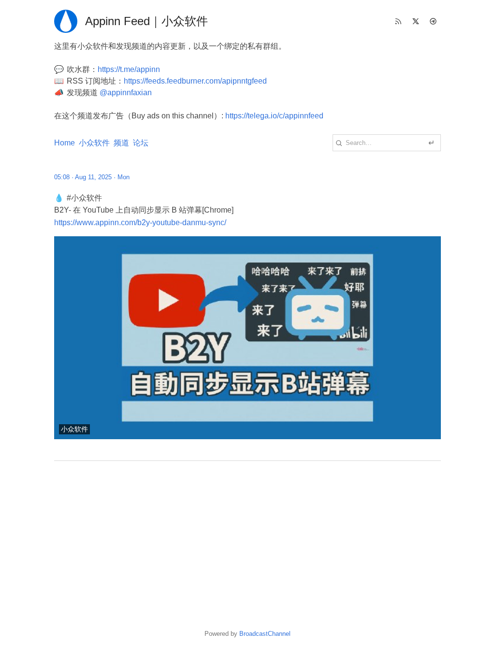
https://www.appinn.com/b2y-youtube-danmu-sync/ (140, 222)
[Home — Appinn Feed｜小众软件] (65, 21)
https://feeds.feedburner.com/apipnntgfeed (195, 81)
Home (64, 143)
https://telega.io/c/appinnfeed (274, 116)
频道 (121, 143)
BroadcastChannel (265, 633)
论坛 (140, 143)
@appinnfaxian (126, 92)
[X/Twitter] (415, 21)
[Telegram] (433, 21)
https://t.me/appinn (129, 69)
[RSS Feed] (398, 21)
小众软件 (94, 143)
